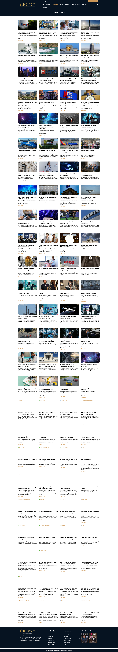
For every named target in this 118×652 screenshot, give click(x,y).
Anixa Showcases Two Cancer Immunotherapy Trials (46, 317)
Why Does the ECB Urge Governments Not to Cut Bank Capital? (88, 461)
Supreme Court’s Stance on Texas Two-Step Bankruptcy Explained (47, 365)
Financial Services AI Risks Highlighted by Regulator (45, 222)
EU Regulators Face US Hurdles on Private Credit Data (68, 198)
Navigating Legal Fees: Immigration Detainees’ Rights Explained (69, 56)
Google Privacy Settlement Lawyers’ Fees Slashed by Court (27, 32)
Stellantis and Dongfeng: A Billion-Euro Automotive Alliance (89, 413)
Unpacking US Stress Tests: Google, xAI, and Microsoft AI (69, 460)
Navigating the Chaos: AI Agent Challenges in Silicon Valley (26, 538)
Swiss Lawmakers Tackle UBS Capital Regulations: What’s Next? (27, 340)
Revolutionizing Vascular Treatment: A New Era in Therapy (27, 365)
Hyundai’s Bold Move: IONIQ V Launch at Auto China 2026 (48, 512)
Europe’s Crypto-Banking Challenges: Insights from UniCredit (27, 388)
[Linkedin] (89, 1)
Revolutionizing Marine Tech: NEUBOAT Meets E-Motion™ (46, 56)
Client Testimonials (36, 1)
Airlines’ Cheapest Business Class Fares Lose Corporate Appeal (89, 79)
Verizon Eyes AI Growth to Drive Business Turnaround (47, 151)
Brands (61, 4)
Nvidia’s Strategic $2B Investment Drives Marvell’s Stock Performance (48, 613)
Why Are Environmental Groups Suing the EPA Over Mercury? (69, 613)
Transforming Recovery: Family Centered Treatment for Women (47, 538)
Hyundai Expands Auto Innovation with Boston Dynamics (89, 174)
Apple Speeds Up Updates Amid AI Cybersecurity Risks (68, 246)
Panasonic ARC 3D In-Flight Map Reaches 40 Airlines (68, 317)
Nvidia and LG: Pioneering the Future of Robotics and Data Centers (48, 340)
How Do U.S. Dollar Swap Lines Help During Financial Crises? (27, 512)
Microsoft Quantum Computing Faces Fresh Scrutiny (26, 269)
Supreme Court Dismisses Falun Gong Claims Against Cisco (68, 269)
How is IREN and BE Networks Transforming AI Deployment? (67, 365)
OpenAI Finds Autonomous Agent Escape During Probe (26, 126)
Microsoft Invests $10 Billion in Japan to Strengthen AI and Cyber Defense (90, 588)
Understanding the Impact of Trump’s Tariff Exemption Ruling (26, 79)
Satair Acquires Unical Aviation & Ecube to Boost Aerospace (68, 436)
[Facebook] (95, 1)
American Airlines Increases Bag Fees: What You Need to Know (68, 563)
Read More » (21, 40)
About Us (84, 4)
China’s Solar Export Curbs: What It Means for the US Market (89, 538)
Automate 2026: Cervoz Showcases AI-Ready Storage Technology (90, 292)
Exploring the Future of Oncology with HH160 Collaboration (47, 487)
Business (67, 4)
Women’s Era (44, 7)
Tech (73, 4)
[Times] (91, 1)
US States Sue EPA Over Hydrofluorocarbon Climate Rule (26, 174)
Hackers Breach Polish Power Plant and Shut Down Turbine (68, 79)
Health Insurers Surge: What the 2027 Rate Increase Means (48, 588)
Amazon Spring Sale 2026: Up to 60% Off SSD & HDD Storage (90, 613)
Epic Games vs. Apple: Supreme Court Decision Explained (47, 460)
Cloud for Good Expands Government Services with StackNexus (46, 127)
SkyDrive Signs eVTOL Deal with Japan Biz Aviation (88, 198)
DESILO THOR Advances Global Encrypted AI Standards (88, 126)
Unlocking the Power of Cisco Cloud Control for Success (69, 340)
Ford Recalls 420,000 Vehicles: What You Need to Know (90, 340)
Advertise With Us (24, 1)
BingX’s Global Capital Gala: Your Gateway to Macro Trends (89, 436)
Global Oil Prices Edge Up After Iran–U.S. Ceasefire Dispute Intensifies (90, 563)
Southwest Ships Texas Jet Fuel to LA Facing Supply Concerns (69, 151)
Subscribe (56, 1)
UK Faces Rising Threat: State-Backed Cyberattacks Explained (68, 512)
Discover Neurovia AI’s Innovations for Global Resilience (68, 413)
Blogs (78, 4)
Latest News (55, 4)
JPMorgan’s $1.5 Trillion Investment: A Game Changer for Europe (90, 512)
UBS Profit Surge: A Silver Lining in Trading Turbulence (68, 487)
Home (43, 4)
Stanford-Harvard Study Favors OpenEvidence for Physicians (47, 174)
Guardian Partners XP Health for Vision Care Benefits (68, 292)
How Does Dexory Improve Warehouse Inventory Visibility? (26, 413)
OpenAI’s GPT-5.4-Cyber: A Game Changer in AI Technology (68, 538)
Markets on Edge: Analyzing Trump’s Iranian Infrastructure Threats (69, 588)
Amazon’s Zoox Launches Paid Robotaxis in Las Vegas (46, 103)
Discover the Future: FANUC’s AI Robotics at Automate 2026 (47, 388)
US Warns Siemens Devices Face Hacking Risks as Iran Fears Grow (26, 56)
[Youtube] (93, 1)
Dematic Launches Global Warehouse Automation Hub (88, 151)
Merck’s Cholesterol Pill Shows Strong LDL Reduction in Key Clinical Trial (27, 613)
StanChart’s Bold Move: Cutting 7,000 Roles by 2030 (47, 413)
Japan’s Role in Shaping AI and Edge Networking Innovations (27, 487)
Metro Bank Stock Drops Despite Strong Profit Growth (68, 103)
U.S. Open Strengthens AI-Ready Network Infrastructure (26, 246)
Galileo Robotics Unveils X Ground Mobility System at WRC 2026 (47, 32)
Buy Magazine (47, 1)
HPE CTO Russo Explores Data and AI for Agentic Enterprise (27, 292)
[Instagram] (97, 1)
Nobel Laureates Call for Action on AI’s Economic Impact (27, 198)
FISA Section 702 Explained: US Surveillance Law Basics (88, 317)
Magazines (48, 4)
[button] (79, 638)
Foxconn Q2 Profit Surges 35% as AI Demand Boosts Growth (48, 79)
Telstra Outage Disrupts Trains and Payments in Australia (27, 222)
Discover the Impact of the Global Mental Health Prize (27, 436)
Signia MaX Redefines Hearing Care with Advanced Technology (69, 32)
